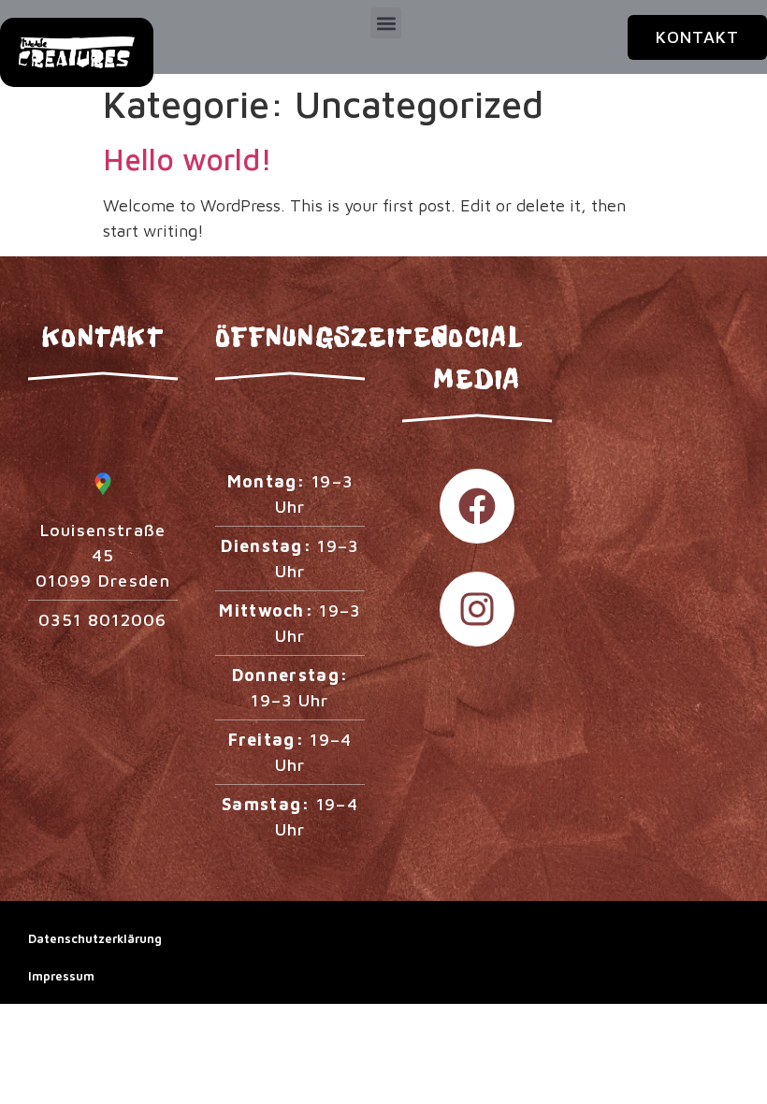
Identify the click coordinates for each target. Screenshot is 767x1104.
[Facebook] (477, 506)
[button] (385, 22)
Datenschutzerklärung (95, 938)
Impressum (61, 975)
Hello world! (187, 159)
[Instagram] (477, 609)
